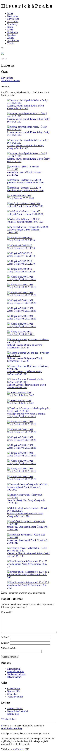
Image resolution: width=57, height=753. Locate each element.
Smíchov (11, 35)
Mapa (10, 13)
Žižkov (10, 38)
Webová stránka (9, 648)
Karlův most (13, 714)
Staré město (12, 16)
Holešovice (12, 32)
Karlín (10, 27)
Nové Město (13, 18)
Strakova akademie (16, 674)
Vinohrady (12, 24)
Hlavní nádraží (14, 677)
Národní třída (13, 691)
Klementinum (13, 668)
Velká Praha (13, 40)
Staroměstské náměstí (17, 711)
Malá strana (12, 21)
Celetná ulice (13, 688)
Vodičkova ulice (15, 696)
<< (3, 59)
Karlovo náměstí (15, 708)
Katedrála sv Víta (15, 671)
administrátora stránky (11, 728)
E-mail (5, 643)
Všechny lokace (9, 719)
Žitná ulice (12, 694)
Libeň (10, 29)
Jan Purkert (17, 749)
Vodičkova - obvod (10, 80)
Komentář (7, 612)
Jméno (5, 637)
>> (6, 59)
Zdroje (10, 43)
